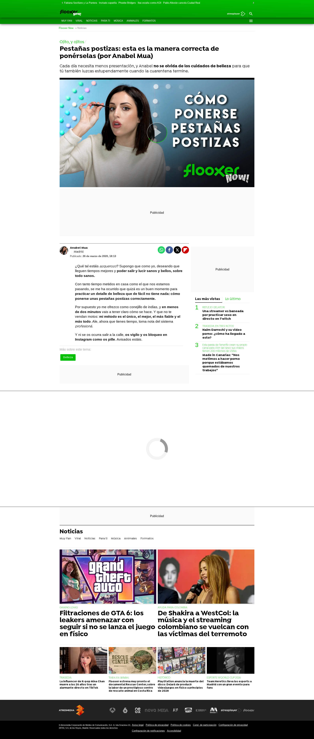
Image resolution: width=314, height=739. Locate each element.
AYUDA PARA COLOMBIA (172, 607)
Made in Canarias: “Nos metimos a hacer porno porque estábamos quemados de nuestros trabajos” (221, 362)
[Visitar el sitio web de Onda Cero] (188, 710)
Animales (133, 20)
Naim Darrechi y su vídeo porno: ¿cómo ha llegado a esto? (223, 333)
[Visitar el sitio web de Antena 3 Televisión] (112, 710)
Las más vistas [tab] (207, 299)
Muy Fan (66, 20)
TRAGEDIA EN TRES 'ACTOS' (218, 326)
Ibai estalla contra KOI (149, 2)
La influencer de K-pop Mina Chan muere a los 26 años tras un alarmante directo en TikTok (82, 684)
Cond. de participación (204, 725)
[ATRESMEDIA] (71, 710)
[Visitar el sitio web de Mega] (163, 710)
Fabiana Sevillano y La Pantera (80, 2)
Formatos (149, 20)
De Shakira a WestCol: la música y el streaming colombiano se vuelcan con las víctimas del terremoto (203, 624)
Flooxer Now (66, 28)
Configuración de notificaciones (148, 730)
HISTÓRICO (164, 677)
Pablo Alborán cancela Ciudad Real (181, 2)
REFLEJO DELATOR (213, 307)
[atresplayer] (234, 14)
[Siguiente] (252, 3)
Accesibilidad (174, 730)
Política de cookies (181, 725)
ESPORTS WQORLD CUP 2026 (224, 677)
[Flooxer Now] (84, 13)
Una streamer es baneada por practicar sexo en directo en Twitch (222, 315)
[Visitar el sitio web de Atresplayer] (231, 710)
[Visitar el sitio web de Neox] (137, 710)
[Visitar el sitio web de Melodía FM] (213, 710)
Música (118, 20)
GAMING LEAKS (69, 607)
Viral (79, 20)
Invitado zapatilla (108, 2)
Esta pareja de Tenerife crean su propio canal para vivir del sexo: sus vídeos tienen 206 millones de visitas (224, 348)
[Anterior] (61, 3)
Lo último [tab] (233, 299)
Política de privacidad (157, 725)
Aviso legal (138, 725)
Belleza (68, 357)
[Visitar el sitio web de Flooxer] (248, 710)
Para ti (105, 20)
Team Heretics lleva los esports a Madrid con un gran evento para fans (229, 684)
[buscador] (250, 14)
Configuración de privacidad (233, 725)
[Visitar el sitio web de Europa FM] (201, 710)
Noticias (91, 20)
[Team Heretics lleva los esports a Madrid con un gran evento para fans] (230, 661)
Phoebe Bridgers (127, 2)
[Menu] (250, 21)
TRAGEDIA (66, 677)
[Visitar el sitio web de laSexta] (125, 710)
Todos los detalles (119, 677)
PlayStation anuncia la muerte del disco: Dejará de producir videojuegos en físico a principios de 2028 (181, 686)
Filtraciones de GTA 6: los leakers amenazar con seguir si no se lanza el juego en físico (107, 624)
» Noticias (80, 28)
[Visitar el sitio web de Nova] (150, 710)
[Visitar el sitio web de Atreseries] (175, 710)
